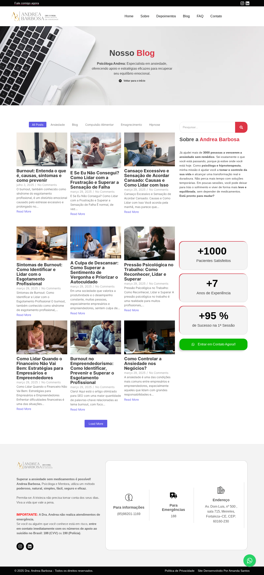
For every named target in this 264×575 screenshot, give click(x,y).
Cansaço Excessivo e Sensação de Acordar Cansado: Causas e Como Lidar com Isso (146, 177)
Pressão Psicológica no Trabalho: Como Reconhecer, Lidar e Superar (148, 271)
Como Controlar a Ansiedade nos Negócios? (142, 363)
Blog (186, 16)
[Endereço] (221, 490)
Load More (96, 423)
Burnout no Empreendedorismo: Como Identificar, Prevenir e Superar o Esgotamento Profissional (92, 370)
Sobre (144, 16)
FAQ (200, 16)
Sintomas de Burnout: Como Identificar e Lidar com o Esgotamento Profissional (39, 274)
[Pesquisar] (241, 127)
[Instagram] (242, 3)
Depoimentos (166, 16)
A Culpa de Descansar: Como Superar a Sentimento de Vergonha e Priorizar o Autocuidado (94, 272)
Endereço (221, 500)
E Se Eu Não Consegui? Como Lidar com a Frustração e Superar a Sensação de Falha (94, 179)
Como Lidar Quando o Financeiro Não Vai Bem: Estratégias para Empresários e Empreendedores (39, 368)
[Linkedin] (247, 3)
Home (129, 16)
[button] (213, 344)
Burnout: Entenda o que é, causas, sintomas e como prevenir (41, 175)
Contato (216, 16)
